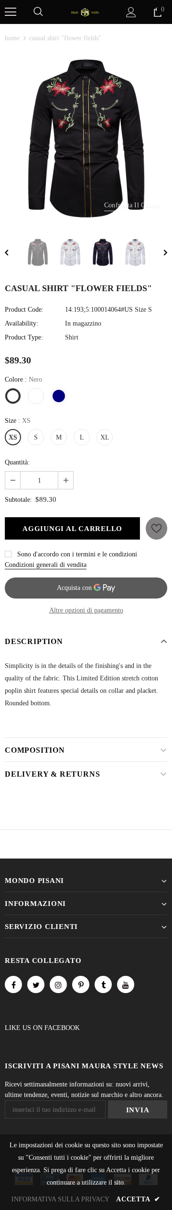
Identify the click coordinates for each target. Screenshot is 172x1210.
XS (13, 437)
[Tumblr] (103, 984)
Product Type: (24, 337)
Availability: (21, 323)
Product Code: (24, 309)
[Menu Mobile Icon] (10, 12)
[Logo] (85, 12)
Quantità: (17, 462)
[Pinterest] (80, 984)
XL (104, 437)
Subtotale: (18, 499)
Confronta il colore (132, 205)
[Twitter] (35, 984)
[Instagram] (58, 984)
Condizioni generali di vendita (45, 564)
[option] (86, 138)
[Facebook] (13, 984)
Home (12, 38)
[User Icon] (131, 12)
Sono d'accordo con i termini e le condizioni (77, 554)
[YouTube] (125, 984)
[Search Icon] (38, 12)
